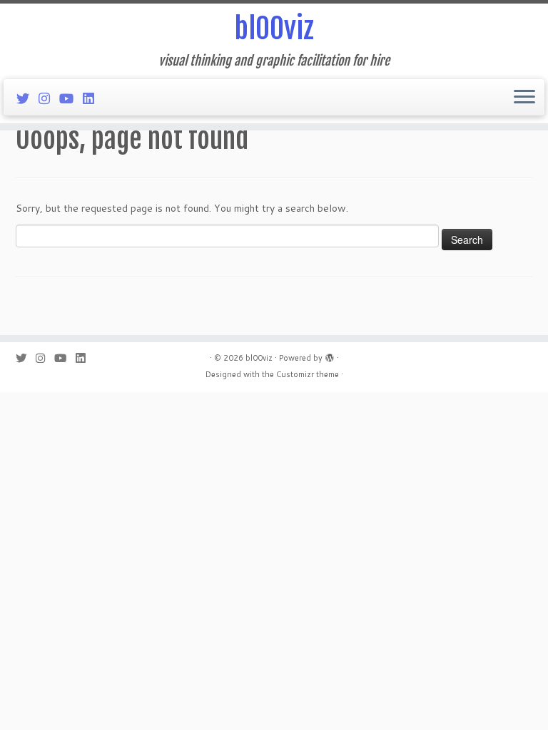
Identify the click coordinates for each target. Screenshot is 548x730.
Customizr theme (307, 374)
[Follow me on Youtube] (71, 98)
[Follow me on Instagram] (49, 98)
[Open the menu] (524, 97)
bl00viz (274, 28)
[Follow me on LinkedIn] (93, 98)
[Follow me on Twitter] (27, 98)
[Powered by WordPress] (330, 355)
